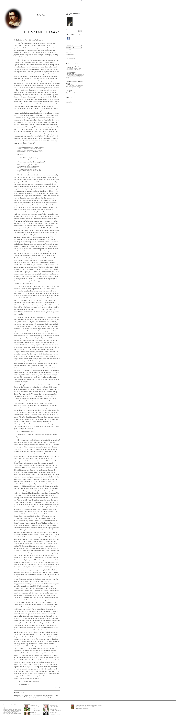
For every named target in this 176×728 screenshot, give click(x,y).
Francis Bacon (70, 98)
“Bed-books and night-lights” (73, 66)
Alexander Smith (70, 73)
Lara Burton (13, 713)
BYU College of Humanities (11, 711)
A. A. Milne (69, 91)
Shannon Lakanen (54, 705)
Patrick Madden (53, 708)
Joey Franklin (6, 713)
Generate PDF (72, 58)
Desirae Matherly (53, 712)
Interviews (17, 0)
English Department (7, 712)
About (70, 0)
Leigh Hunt (41, 15)
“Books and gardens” (71, 72)
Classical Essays (6, 0)
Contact (77, 0)
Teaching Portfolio (47, 0)
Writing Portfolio (61, 0)
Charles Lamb (70, 84)
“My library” (69, 90)
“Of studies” (69, 97)
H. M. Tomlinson (70, 67)
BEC (37, 0)
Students (31, 0)
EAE (24, 0)
